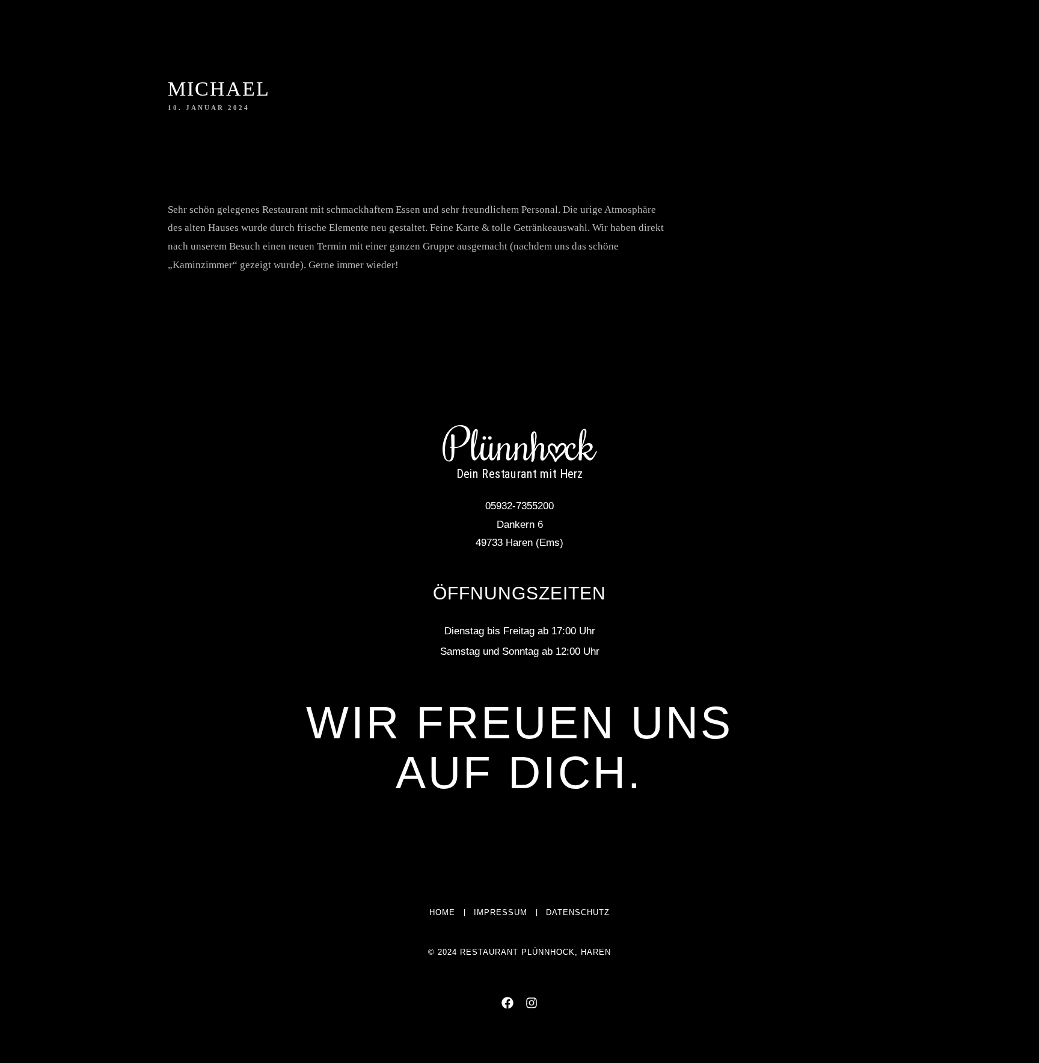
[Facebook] (102, 32)
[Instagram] (124, 32)
